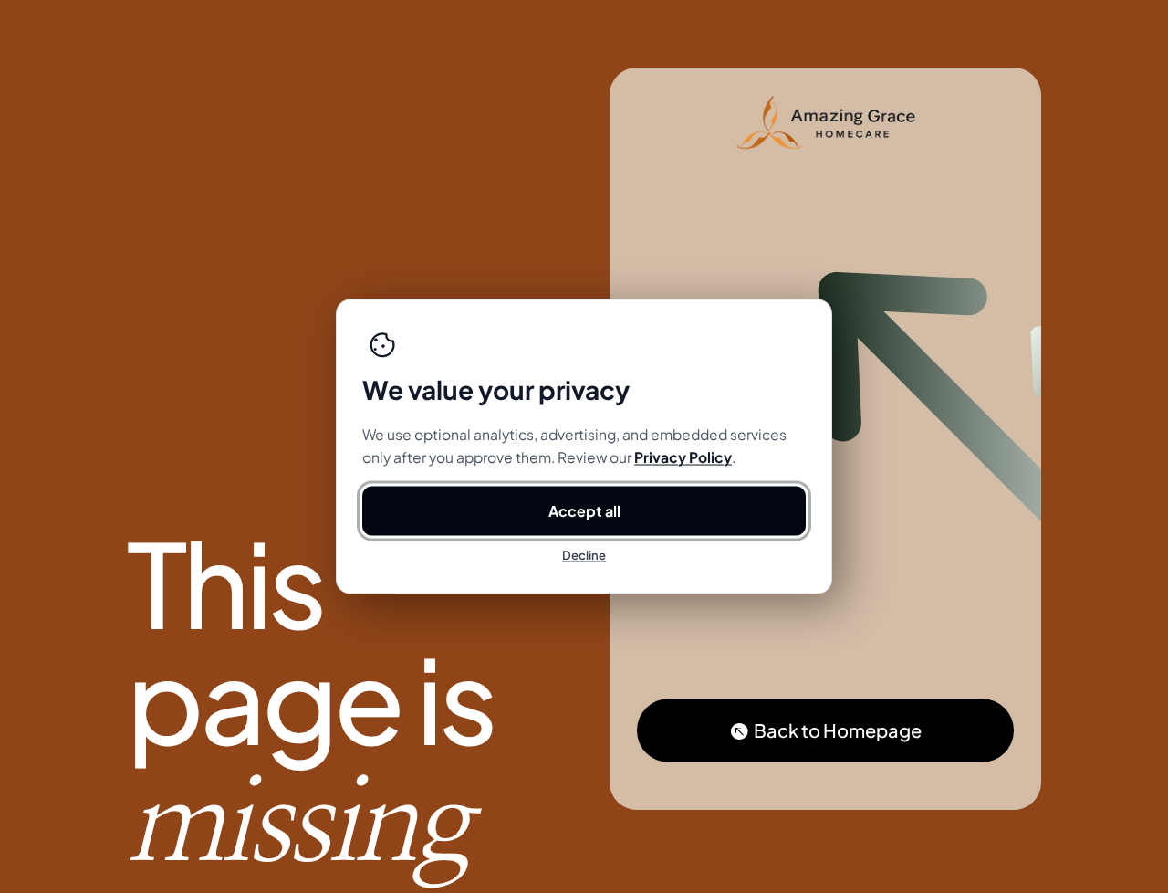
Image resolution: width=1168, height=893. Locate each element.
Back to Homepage (838, 730)
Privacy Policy (683, 457)
